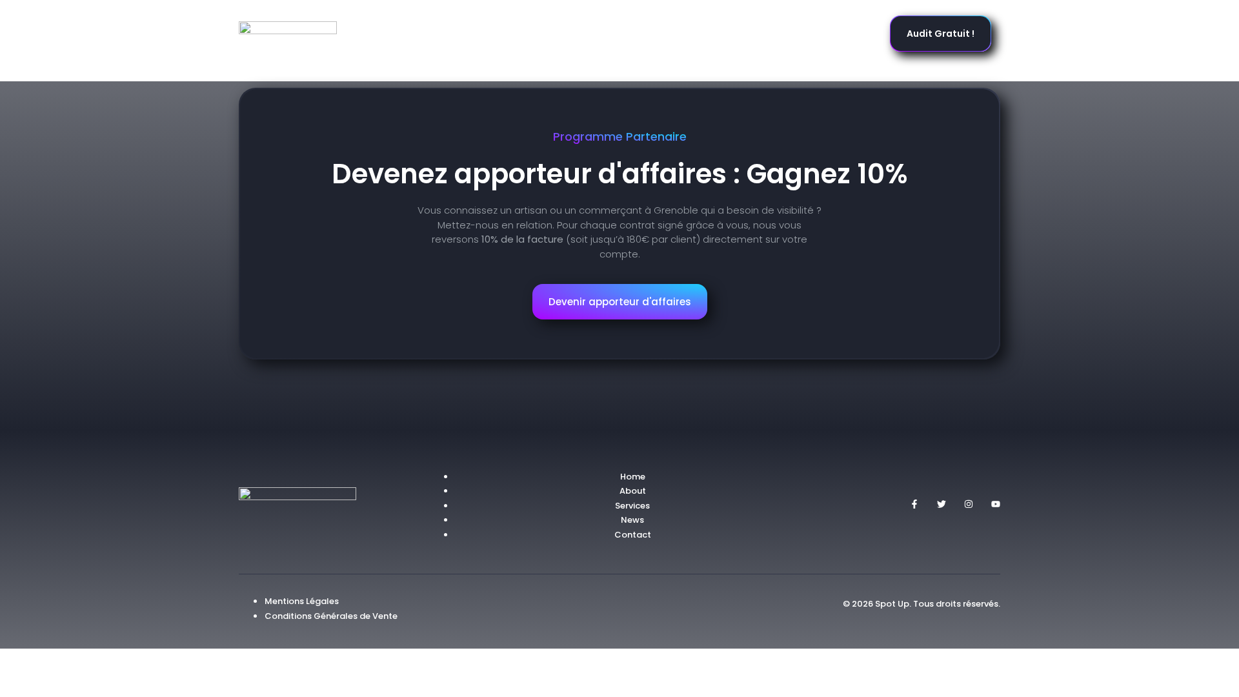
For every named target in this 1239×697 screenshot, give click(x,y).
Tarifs (726, 33)
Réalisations (598, 33)
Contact (785, 33)
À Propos (670, 34)
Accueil (458, 33)
